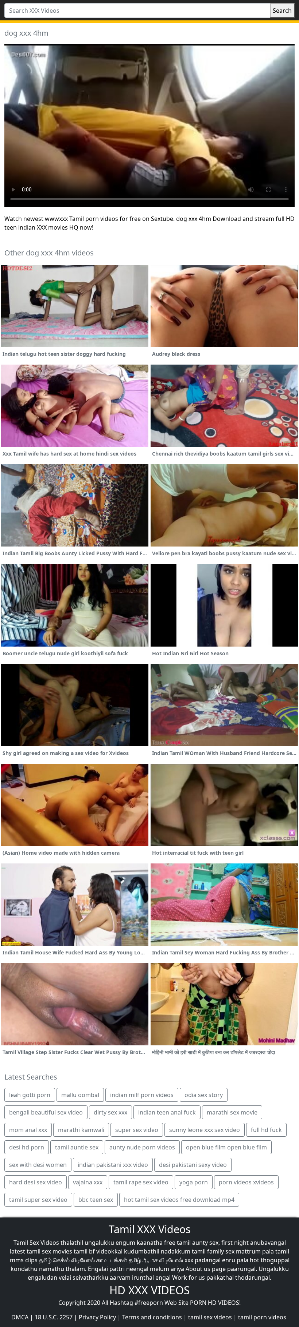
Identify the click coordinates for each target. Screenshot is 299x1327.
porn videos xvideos (246, 1182)
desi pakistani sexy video (193, 1165)
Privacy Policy (97, 1317)
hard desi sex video (35, 1182)
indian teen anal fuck (167, 1112)
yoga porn (193, 1182)
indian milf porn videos (142, 1095)
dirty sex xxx (110, 1112)
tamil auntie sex (76, 1147)
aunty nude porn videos (142, 1147)
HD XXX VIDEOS (149, 1290)
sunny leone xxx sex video (204, 1130)
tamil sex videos (210, 1317)
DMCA (19, 1317)
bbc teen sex (95, 1200)
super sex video (136, 1130)
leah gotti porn (29, 1095)
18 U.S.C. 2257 (54, 1317)
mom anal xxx (28, 1130)
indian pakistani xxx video (113, 1165)
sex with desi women (38, 1165)
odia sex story (204, 1095)
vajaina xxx (87, 1182)
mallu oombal (80, 1095)
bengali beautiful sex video (46, 1112)
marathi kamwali (81, 1130)
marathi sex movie (232, 1112)
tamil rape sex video (140, 1182)
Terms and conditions (152, 1317)
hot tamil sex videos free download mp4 (179, 1200)
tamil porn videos (262, 1317)
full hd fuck (266, 1130)
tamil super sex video (38, 1200)
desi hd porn (26, 1147)
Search (282, 11)
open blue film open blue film (226, 1147)
